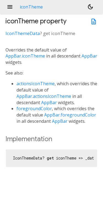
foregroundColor (34, 109)
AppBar (89, 56)
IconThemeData (22, 33)
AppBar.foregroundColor (70, 115)
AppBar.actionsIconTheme (43, 96)
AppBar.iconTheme (25, 56)
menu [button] (10, 7)
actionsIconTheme (35, 84)
